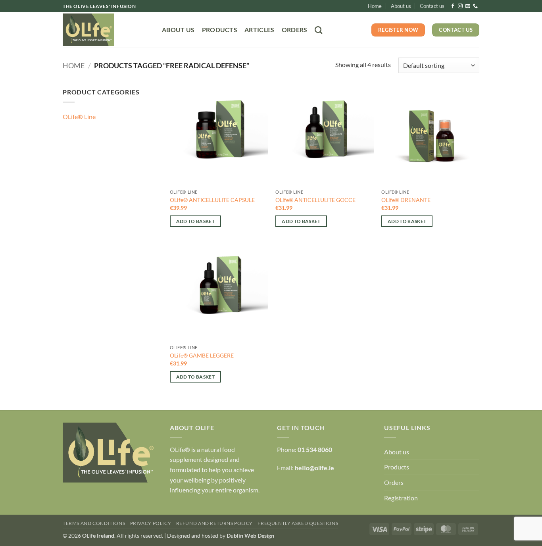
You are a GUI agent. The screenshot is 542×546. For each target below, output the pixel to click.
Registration (401, 498)
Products (220, 29)
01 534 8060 (315, 449)
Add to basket (195, 221)
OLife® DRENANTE (406, 199)
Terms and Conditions (94, 523)
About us (401, 6)
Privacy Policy (150, 523)
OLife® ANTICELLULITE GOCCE (315, 199)
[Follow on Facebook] (452, 6)
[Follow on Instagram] (460, 6)
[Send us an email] (467, 6)
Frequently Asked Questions (298, 523)
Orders (295, 29)
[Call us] (475, 6)
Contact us (432, 6)
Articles (259, 29)
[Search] (318, 29)
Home (375, 6)
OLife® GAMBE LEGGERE (202, 355)
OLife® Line (79, 116)
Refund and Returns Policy (214, 523)
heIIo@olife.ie (314, 467)
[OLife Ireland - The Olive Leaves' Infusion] (106, 30)
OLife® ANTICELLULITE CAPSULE (212, 199)
